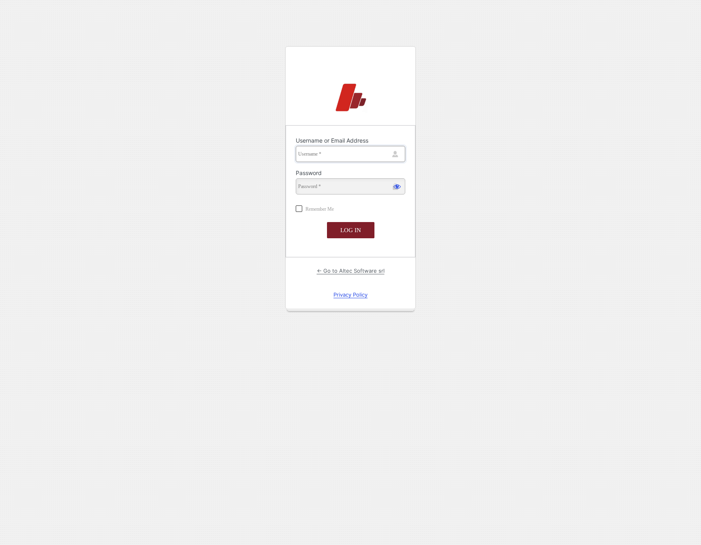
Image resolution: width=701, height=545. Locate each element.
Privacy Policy (350, 294)
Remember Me (319, 209)
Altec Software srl (350, 98)
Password (309, 172)
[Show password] (397, 186)
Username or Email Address (332, 140)
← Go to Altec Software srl (351, 270)
